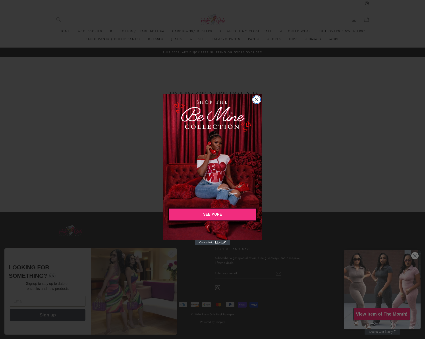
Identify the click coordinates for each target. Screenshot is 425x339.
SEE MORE (212, 214)
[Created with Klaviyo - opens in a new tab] (212, 242)
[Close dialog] (257, 99)
